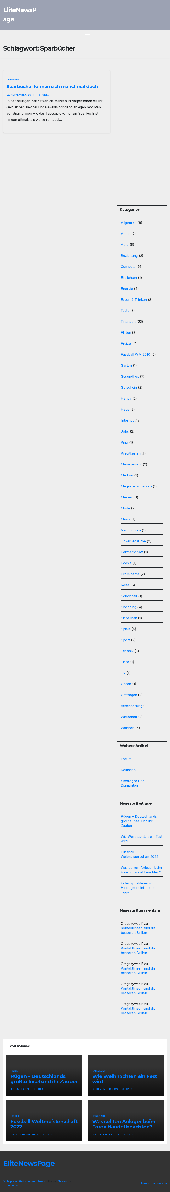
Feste (125, 310)
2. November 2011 (21, 94)
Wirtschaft (129, 717)
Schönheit (129, 596)
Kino (124, 442)
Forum (126, 759)
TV (123, 673)
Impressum (160, 1183)
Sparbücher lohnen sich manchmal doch (52, 86)
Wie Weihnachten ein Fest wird (124, 1078)
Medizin (127, 475)
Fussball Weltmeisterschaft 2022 (44, 1124)
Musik (125, 519)
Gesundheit (130, 376)
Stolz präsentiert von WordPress (24, 1181)
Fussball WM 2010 (135, 354)
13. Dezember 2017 (106, 1134)
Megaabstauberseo (136, 486)
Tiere (125, 662)
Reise (125, 585)
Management (131, 464)
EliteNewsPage (28, 1163)
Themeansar (11, 1185)
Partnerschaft (132, 552)
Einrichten (129, 278)
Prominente (130, 574)
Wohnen (127, 728)
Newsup (63, 1181)
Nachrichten (131, 530)
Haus (125, 409)
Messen (127, 497)
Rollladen (128, 770)
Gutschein (129, 387)
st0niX (43, 94)
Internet (127, 420)
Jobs (125, 431)
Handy (126, 398)
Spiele (126, 629)
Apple (125, 234)
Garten (126, 365)
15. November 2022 (25, 1134)
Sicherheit (129, 618)
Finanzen (13, 79)
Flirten (126, 332)
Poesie (126, 563)
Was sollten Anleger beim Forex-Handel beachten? (123, 1124)
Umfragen (129, 695)
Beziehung (129, 256)
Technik (127, 651)
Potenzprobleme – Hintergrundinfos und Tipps (138, 887)
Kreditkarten (131, 453)
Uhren (126, 684)
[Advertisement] (142, 135)
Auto (125, 245)
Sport (125, 640)
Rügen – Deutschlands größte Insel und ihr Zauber (139, 821)
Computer (129, 267)
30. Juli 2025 (21, 1089)
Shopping (128, 607)
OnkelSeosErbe (133, 541)
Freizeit (127, 343)
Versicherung (131, 706)
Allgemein (129, 223)
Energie (127, 289)
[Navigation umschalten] (87, 34)
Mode (125, 508)
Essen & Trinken (134, 299)
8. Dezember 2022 (106, 1089)
